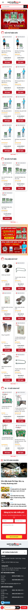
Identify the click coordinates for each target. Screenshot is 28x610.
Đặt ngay (7, 62)
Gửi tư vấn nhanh (14, 536)
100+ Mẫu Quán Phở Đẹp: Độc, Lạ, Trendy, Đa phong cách (12, 482)
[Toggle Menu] (3, 2)
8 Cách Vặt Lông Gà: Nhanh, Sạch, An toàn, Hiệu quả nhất (18, 505)
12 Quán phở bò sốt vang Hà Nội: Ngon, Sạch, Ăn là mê (18, 490)
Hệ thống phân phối (10, 552)
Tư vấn (24, 607)
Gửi (18, 607)
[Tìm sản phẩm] (25, 6)
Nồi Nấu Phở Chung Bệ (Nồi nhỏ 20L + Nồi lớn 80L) (20, 441)
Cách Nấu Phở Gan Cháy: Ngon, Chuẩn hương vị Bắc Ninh (17, 497)
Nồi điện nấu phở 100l (20, 111)
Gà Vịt (11, 502)
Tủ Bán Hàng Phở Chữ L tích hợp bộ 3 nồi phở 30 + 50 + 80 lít (20, 410)
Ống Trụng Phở (5, 335)
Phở (2, 478)
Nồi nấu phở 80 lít (6, 139)
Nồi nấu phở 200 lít (7, 111)
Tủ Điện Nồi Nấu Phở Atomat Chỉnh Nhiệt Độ (20, 339)
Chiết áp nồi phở (6, 275)
